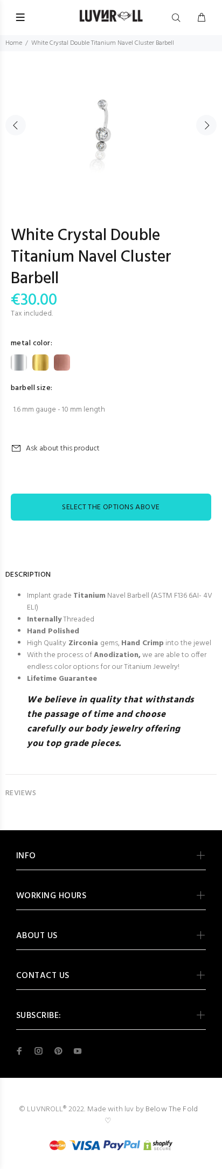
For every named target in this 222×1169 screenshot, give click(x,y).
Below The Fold (171, 1109)
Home (13, 43)
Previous (15, 125)
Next (206, 125)
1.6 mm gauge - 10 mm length (59, 410)
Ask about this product (63, 448)
